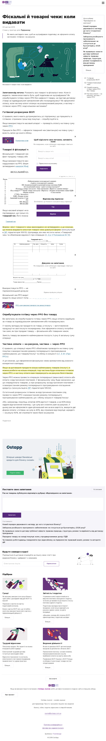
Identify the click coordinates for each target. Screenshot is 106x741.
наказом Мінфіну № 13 (26, 166)
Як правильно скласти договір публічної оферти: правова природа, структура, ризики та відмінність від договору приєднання (92, 58)
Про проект (9, 694)
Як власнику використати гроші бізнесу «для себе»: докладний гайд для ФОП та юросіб (17, 598)
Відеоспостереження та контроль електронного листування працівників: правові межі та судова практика (16, 659)
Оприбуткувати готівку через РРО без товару (94, 89)
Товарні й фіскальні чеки (94, 83)
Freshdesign (57, 734)
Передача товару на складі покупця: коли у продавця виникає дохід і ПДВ (35, 537)
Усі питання (97, 489)
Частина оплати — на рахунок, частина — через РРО (94, 95)
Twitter (10, 425)
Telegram (15, 425)
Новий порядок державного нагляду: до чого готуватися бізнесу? (31, 524)
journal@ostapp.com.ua (53, 713)
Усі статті (53, 678)
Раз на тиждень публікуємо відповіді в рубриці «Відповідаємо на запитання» (37, 493)
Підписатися (51, 563)
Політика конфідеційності (53, 724)
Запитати (11, 515)
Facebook (4, 425)
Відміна (53, 214)
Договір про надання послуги (53, 728)
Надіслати (44, 168)
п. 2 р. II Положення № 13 (57, 235)
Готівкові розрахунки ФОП (93, 79)
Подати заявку (15, 472)
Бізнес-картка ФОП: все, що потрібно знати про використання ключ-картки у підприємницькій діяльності (16, 611)
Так (53, 207)
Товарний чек (11, 221)
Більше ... (89, 70)
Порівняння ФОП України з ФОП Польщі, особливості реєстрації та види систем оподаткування (58, 661)
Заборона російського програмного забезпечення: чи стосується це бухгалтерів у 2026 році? (44, 528)
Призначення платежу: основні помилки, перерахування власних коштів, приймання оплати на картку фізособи (57, 654)
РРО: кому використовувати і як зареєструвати (33, 305)
